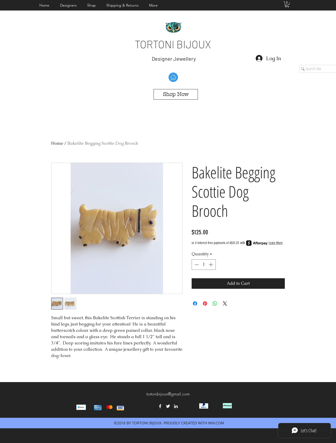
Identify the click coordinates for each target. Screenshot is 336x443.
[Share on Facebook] (195, 303)
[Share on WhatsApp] (215, 303)
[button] (69, 5)
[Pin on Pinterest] (205, 303)
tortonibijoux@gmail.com (168, 394)
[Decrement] (196, 265)
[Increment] (211, 265)
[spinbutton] (204, 265)
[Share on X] (225, 303)
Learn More (276, 243)
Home (57, 143)
